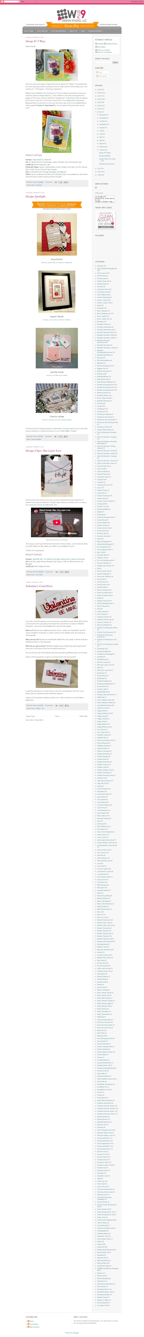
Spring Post (65, 559)
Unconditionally (102, 1225)
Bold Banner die (102, 379)
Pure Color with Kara (104, 1027)
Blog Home (28, 31)
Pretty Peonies (102, 1009)
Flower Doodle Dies (104, 592)
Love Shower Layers (104, 871)
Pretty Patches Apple (104, 1003)
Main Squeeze (102, 885)
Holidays (38, 708)
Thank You (100, 1181)
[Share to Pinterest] (67, 182)
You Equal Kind (102, 1305)
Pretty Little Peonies (103, 998)
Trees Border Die (103, 1209)
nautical (100, 952)
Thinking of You (102, 1194)
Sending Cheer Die (103, 1065)
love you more (101, 879)
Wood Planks (101, 1286)
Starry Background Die (105, 1130)
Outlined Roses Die (104, 971)
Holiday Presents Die (104, 770)
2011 (99, 168)
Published (100, 1017)
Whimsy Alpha (102, 1263)
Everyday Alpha (102, 555)
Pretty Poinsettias (103, 1011)
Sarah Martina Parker (104, 1052)
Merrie (99, 893)
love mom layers (102, 869)
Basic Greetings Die (104, 313)
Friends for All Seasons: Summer (105, 636)
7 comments (48, 182)
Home (57, 716)
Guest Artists (101, 686)
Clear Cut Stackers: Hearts (106, 453)
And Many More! (103, 292)
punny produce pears (104, 1019)
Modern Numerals (103, 928)
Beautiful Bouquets (103, 345)
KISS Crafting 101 (103, 826)
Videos (41, 575)
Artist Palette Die (103, 295)
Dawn (35, 182)
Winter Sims (83, 621)
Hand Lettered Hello (104, 700)
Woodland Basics (103, 1289)
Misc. (99, 912)
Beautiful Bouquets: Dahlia (106, 348)
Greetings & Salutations (105, 684)
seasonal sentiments (104, 1063)
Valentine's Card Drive (39, 586)
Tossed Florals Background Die (106, 1206)
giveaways (101, 673)
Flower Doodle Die (103, 590)
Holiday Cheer (102, 759)
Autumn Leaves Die (104, 303)
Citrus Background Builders (106, 432)
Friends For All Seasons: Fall (106, 639)
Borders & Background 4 (105, 384)
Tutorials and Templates (105, 1220)
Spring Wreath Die (103, 1122)
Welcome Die (101, 1258)
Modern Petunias (103, 936)
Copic (99, 487)
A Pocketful (64, 375)
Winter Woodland (103, 1278)
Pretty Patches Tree (103, 1006)
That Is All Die (102, 1186)
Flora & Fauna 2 (102, 584)
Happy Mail (101, 721)
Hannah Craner (102, 708)
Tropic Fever (101, 1217)
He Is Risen (101, 729)
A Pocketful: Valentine (65, 420)
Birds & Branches (103, 371)
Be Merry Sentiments (104, 327)
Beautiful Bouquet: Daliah (106, 338)
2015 (99, 102)
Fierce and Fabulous (104, 576)
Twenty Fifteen (102, 1223)
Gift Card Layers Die (104, 665)
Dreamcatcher (102, 531)
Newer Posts (30, 716)
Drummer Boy (101, 533)
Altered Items (101, 284)
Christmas (100, 411)
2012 (99, 112)
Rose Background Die (104, 1038)
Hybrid (99, 786)
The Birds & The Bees (52, 559)
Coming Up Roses (103, 477)
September (103, 124)
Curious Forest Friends (105, 501)
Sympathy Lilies (102, 1176)
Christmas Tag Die (103, 427)
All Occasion (101, 273)
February (103, 147)
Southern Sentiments (104, 1103)
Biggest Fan (101, 368)
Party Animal (101, 987)
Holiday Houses (102, 764)
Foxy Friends (101, 614)
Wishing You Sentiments (105, 1284)
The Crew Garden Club (104, 1189)
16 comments (49, 572)
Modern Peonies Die (104, 933)
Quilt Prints (100, 1033)
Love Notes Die (60, 262)
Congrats (100, 479)
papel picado (101, 982)
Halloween (100, 697)
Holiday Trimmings (103, 772)
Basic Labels (101, 316)
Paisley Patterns (102, 976)
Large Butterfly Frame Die (106, 842)
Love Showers (102, 874)
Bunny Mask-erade (103, 398)
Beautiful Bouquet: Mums (105, 332)
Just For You (101, 807)
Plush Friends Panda (104, 993)
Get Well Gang (102, 659)
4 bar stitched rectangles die (107, 268)
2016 (99, 99)
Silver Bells (101, 1073)
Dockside (100, 514)
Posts (100, 72)
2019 (99, 89)
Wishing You (101, 1281)
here (75, 652)
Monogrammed (102, 944)
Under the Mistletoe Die (105, 1228)
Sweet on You (101, 1168)
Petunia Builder (102, 990)
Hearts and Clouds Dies (105, 740)
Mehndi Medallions (65, 320)
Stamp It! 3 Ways (35, 41)
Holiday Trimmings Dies (105, 775)
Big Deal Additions (103, 360)
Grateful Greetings (103, 681)
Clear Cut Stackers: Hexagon (107, 456)
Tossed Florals (102, 1202)
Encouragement (102, 547)
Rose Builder (101, 1041)
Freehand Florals (103, 617)
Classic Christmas (78, 559)
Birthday (100, 374)
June (101, 134)
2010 (99, 172)
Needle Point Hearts (104, 957)
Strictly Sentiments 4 (104, 1143)
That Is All (100, 1184)
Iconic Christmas (103, 789)
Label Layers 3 (102, 834)
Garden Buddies (103, 651)
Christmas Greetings (104, 414)
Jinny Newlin (101, 799)
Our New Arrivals (58, 31)
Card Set (100, 403)
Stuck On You (101, 1151)
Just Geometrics (102, 810)
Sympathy (100, 1173)
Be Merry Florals (103, 324)
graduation (101, 678)
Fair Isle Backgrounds (105, 560)
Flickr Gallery (65, 431)
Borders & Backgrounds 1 (106, 387)
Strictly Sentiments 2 (104, 1141)
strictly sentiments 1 (103, 1138)
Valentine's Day (102, 1236)
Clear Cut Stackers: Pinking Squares (106, 447)
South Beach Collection (105, 1100)
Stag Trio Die (101, 1124)
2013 (99, 109)
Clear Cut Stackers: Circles (106, 451)
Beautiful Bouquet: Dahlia (106, 335)
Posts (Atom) (39, 720)
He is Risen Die (102, 732)
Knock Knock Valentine (105, 832)
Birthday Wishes (102, 376)
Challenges (101, 409)
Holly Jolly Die (102, 783)
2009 (100, 175)
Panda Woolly (101, 979)
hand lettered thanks (104, 705)
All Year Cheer (101, 278)
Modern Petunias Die (104, 939)
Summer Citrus (102, 1160)
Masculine (100, 887)
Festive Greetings (103, 574)
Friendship (39, 185)
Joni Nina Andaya (103, 805)
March (102, 143)
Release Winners (95, 31)
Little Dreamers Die (103, 861)
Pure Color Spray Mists (105, 1025)
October (102, 121)
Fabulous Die (101, 557)
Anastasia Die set (103, 289)
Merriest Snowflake (103, 896)
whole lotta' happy (103, 1266)
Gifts (98, 667)
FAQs (83, 31)
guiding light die (102, 692)
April (101, 140)
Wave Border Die (103, 1252)
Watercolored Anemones (105, 1249)
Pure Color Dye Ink (103, 1022)
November (103, 118)
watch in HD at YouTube (61, 540)
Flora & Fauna (101, 582)
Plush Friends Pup (103, 995)
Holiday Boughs (102, 756)
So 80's (99, 1092)
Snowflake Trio (102, 1087)
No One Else (101, 963)
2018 (99, 93)
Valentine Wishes (103, 1233)
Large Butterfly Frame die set (107, 845)
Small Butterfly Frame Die (106, 1079)
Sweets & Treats (102, 1170)
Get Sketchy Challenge (104, 654)
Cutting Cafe (101, 504)
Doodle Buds (101, 520)
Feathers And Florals (104, 566)
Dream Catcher (102, 525)
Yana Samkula (102, 1303)
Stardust (100, 1127)
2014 (99, 105)
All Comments (102, 76)
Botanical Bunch (103, 393)
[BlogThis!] (61, 182)
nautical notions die (103, 955)
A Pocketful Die (36, 172)
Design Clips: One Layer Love (43, 450)
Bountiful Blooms (103, 395)
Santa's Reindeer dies (104, 1046)
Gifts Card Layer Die (104, 670)
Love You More (51, 262)
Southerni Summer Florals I (106, 1114)
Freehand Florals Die (104, 619)
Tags (99, 1178)
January (102, 150)
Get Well (100, 657)
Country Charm (102, 490)
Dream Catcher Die (103, 528)
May (101, 137)
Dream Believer (102, 522)
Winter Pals (101, 1276)
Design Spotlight (35, 196)
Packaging (100, 974)
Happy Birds (101, 711)
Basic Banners (102, 311)
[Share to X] (63, 182)
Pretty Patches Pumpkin (105, 1001)
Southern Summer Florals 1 (106, 1106)
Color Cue (100, 469)
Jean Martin (101, 797)
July (101, 131)
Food (98, 609)
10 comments (49, 705)
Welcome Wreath (103, 1260)
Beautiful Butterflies (103, 355)
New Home (101, 960)
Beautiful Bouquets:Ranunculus (104, 351)
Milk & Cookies (102, 906)
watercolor (100, 1247)
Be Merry (100, 321)
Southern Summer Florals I (106, 1111)
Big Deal (100, 358)
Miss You (100, 914)
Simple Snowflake (103, 1076)
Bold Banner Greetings (105, 382)
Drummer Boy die (103, 536)
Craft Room (101, 493)
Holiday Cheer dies (103, 762)
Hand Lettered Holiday (105, 702)
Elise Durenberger (103, 541)
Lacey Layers (102, 837)
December (103, 115)
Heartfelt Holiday (103, 735)
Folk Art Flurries (102, 606)
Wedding (100, 1255)
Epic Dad (100, 552)
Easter (99, 539)
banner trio (100, 308)
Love (37, 575)
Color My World (102, 471)
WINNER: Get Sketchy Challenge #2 (107, 1269)
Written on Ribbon (103, 1300)
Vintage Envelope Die (50, 172)
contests (100, 482)
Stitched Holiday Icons (105, 1135)
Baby (99, 305)
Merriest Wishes (102, 898)
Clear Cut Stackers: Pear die (106, 461)
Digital (99, 512)
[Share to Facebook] (65, 182)
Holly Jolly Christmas (104, 781)
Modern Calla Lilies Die (105, 925)
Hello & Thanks (102, 748)
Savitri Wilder (101, 1054)
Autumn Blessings (103, 297)
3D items (100, 266)
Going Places (101, 675)
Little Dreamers (102, 858)
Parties (99, 984)
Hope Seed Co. (45, 95)
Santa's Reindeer (103, 1044)
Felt (98, 568)
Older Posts (83, 716)
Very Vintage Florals (104, 1239)
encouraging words (104, 549)
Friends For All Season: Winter (107, 628)
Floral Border (101, 587)
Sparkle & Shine (102, 1116)
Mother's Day (101, 947)
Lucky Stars (101, 882)
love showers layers (104, 877)
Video (99, 1241)
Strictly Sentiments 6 (104, 1149)
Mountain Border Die (104, 949)
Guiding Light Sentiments (105, 694)
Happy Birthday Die (104, 713)
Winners (100, 1273)
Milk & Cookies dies (103, 909)
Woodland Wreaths (103, 1294)
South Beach (101, 1098)
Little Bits (100, 855)
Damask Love (102, 506)
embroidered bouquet (104, 544)
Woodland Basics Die (104, 1292)
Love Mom (100, 866)
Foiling (99, 598)
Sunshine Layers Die (104, 1165)
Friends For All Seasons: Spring (107, 644)
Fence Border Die (103, 571)
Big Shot (100, 363)
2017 (99, 96)
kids (98, 821)
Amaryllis (100, 286)
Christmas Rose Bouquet (105, 419)
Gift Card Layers (102, 662)
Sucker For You (102, 1154)
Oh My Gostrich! (102, 966)
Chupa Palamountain (104, 429)
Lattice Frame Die (103, 850)
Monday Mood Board (104, 941)
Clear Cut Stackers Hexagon (107, 437)
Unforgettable (101, 1231)
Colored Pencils (102, 474)
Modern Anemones (103, 920)
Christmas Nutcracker (104, 417)
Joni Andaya (101, 802)
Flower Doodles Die (104, 595)
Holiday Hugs (102, 767)
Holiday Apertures (103, 754)
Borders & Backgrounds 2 (106, 390)
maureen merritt (102, 890)
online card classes (104, 968)
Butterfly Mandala (103, 401)
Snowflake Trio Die (103, 1089)
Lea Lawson (101, 852)
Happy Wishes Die (103, 727)
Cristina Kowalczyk (103, 495)
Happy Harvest (102, 719)
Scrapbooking (102, 1060)
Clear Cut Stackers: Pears (106, 463)
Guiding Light (101, 689)
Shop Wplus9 (42, 31)
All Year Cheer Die (103, 281)
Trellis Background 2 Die (105, 1214)
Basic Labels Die (103, 319)
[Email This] (59, 182)
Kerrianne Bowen (103, 818)
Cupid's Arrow (101, 498)
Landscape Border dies (105, 840)
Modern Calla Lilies (103, 923)
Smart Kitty (101, 1081)
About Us (73, 31)
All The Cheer (101, 276)
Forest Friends (102, 611)
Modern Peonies (102, 931)
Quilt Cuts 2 (101, 1030)
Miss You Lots (102, 917)
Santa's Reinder (102, 1049)
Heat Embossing (102, 743)
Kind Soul (100, 824)
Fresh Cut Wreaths (103, 625)
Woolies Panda (102, 1297)
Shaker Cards (102, 1071)
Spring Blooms (102, 1119)
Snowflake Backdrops (104, 1084)
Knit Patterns (101, 829)
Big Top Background (104, 366)
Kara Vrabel (101, 813)
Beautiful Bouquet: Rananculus (103, 341)
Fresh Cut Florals (102, 622)
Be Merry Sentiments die (105, 329)
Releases (100, 1036)
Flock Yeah (100, 579)
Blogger (76, 1333)
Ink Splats (100, 791)
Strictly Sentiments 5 (104, 1146)
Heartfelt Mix (68, 262)
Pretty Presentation (103, 1014)
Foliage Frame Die (103, 601)
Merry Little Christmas (104, 904)
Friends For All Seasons (105, 632)
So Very (99, 1095)
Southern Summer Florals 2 (106, 1108)
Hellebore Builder (103, 745)
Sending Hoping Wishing (105, 1068)
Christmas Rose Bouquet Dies (107, 422)
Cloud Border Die (103, 466)
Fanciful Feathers (103, 563)
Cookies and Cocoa (103, 485)
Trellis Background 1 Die (105, 1212)
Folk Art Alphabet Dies (104, 603)
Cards (33, 185)
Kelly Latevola (102, 816)
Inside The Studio (103, 794)
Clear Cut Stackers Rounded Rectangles (106, 442)
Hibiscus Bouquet (103, 751)
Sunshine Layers (103, 1162)
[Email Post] (55, 182)
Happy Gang (101, 716)
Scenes (99, 1057)
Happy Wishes (102, 724)
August (102, 127)
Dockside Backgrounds (105, 517)
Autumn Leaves (102, 300)
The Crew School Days (105, 1192)
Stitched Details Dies (104, 1133)
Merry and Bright (103, 901)
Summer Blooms (102, 1157)
